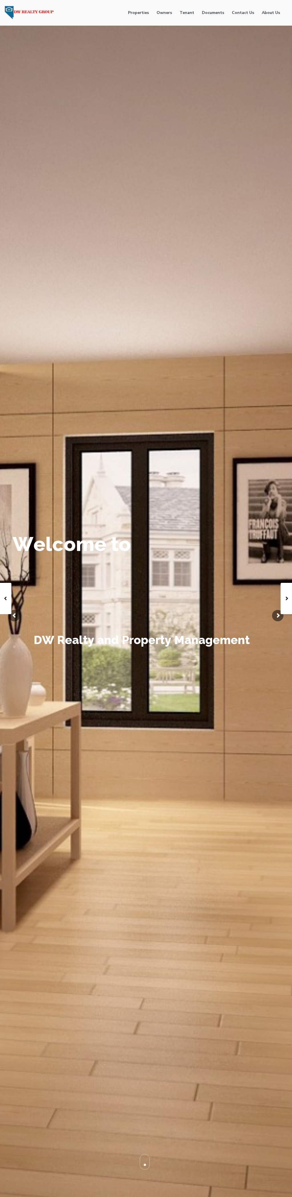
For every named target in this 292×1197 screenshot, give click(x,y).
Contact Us (243, 12)
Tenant (187, 12)
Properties (138, 12)
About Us (271, 12)
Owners (164, 12)
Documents (213, 12)
